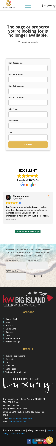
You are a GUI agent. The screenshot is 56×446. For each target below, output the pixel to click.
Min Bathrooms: (16, 86)
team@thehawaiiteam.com (20, 418)
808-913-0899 (13, 405)
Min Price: (13, 109)
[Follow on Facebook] (29, 441)
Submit (38, 276)
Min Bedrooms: (15, 63)
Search (28, 144)
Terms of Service (17, 433)
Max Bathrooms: (16, 97)
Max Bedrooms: (16, 74)
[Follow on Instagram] (45, 441)
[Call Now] (49, 440)
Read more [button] (11, 220)
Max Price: (13, 120)
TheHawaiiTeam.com (17, 421)
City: (10, 132)
